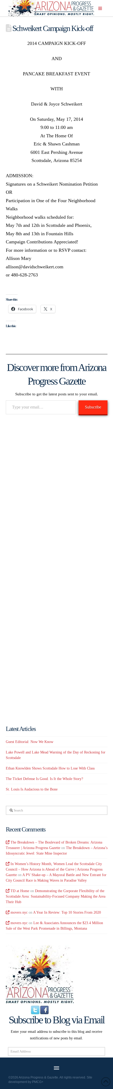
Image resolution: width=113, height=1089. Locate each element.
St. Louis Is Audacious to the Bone (32, 789)
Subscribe (93, 407)
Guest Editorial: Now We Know (29, 742)
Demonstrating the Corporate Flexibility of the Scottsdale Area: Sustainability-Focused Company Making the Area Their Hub (55, 896)
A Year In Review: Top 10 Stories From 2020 (67, 912)
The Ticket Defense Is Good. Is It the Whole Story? (44, 779)
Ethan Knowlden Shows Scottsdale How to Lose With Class (50, 768)
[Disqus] (56, 495)
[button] (100, 8)
